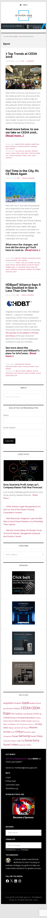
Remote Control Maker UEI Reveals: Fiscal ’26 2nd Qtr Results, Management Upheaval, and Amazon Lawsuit (22, 533)
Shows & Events (24, 146)
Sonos (25, 155)
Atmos (18, 263)
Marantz (26, 728)
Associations (19, 144)
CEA (35, 263)
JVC (7, 155)
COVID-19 (37, 714)
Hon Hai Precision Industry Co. (25, 724)
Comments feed (12, 785)
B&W (4, 708)
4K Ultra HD (20, 151)
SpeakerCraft (22, 745)
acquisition (8, 703)
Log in (8, 777)
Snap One (20, 741)
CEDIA (18, 153)
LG (17, 267)
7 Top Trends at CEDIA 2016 (21, 55)
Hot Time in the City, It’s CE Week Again (22, 172)
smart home (7, 741)
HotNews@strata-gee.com (25, 768)
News (8, 146)
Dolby (8, 265)
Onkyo (8, 269)
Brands (27, 144)
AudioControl (35, 703)
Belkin (18, 371)
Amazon (28, 151)
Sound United (10, 744)
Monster (22, 267)
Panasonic (22, 269)
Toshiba (28, 745)
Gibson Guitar (20, 721)
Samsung (9, 272)
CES (12, 714)
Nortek (6, 732)
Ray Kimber (36, 269)
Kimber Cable (10, 267)
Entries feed (11, 781)
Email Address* (9, 428)
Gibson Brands (8, 721)
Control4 (18, 714)
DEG (38, 263)
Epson (38, 153)
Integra (11, 728)
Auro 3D (24, 263)
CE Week (30, 263)
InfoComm (9, 373)
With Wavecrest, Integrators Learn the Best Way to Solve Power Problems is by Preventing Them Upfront (23, 521)
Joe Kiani (17, 728)
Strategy (34, 146)
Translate (24, 850)
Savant (33, 736)
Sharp (40, 736)
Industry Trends (21, 258)
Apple (25, 703)
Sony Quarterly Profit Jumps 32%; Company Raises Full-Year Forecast (22, 486)
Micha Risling (19, 373)
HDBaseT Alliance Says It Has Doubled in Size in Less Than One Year (23, 287)
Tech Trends (10, 149)
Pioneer (29, 269)
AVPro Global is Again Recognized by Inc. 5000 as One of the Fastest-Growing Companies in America (22, 509)
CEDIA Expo (24, 153)
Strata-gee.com (23, 15)
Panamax (14, 269)
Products (13, 146)
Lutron (11, 155)
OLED (13, 732)
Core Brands (27, 714)
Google (29, 721)
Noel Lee (34, 267)
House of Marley (33, 265)
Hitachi (35, 371)
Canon (13, 153)
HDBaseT (29, 371)
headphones (35, 721)
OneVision (18, 155)
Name (5, 415)
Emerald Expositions (26, 718)
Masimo (33, 727)
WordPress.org (12, 788)
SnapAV (14, 741)
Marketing (35, 144)
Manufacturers (12, 366)
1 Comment (30, 61)
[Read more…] (15, 135)
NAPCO (28, 267)
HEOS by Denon (21, 265)
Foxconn (38, 718)
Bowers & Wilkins (13, 708)
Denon (14, 718)
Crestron (7, 717)
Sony (29, 155)
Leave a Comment (28, 178)
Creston (32, 153)
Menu (25, 5)
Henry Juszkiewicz (9, 724)
